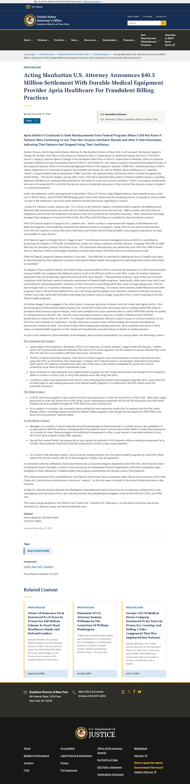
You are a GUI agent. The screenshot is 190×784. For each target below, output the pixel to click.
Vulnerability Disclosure (110, 774)
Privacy (65, 763)
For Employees (69, 770)
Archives (28, 763)
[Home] (48, 26)
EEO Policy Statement (109, 767)
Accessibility (68, 748)
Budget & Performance (36, 755)
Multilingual (140, 748)
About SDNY (133, 16)
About (27, 748)
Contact (143, 772)
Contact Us (161, 16)
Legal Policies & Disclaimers (76, 755)
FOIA (27, 770)
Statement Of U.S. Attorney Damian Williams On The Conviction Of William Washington (92, 621)
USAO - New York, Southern (38, 566)
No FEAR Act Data (107, 760)
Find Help (147, 16)
